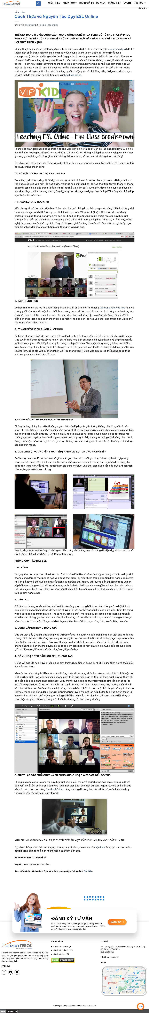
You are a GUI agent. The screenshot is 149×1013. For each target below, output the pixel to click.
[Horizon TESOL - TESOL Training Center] (16, 3)
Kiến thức (20, 12)
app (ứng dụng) (118, 49)
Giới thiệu (54, 3)
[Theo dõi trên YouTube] (17, 972)
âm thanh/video (55, 789)
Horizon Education (48, 25)
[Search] (38, 3)
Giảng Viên (114, 3)
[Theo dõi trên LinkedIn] (10, 972)
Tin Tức (138, 3)
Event (127, 3)
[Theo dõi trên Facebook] (4, 972)
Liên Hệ (140, 8)
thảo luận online (72, 75)
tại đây (88, 871)
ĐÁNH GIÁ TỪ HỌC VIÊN (92, 3)
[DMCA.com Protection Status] (9, 1011)
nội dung (100, 847)
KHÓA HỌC (69, 3)
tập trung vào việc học (112, 307)
